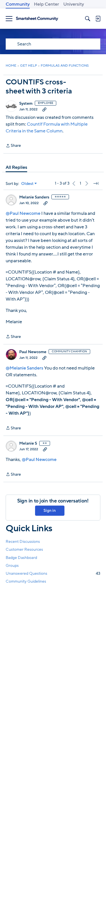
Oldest (27, 184)
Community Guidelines (26, 581)
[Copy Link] (44, 109)
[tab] (16, 167)
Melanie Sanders (34, 197)
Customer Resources (24, 549)
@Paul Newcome (23, 213)
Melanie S (28, 443)
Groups (12, 565)
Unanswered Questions (53, 573)
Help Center (46, 4)
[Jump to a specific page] (95, 183)
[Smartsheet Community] (37, 18)
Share (13, 146)
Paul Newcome (32, 352)
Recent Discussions (23, 541)
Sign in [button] (50, 510)
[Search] (88, 18)
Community (18, 4)
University (73, 4)
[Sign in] (98, 18)
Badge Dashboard (21, 557)
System (26, 103)
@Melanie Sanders (24, 368)
